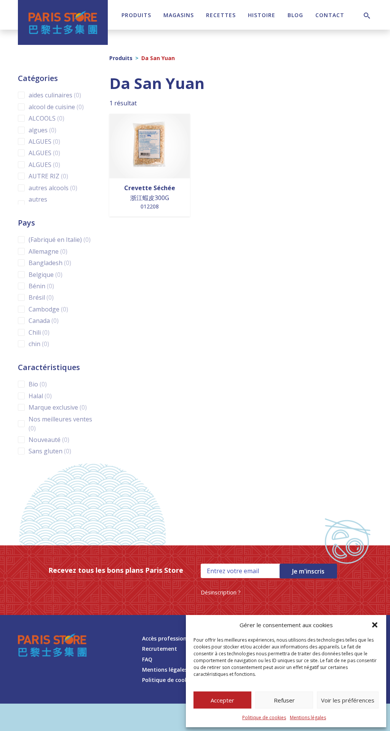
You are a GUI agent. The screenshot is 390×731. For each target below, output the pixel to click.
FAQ (147, 659)
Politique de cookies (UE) (174, 679)
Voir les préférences (347, 700)
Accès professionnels (169, 638)
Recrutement (159, 648)
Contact (329, 15)
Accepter (222, 700)
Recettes (221, 15)
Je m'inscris (308, 571)
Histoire (261, 15)
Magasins (178, 15)
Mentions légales (308, 717)
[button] (375, 625)
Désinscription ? (221, 592)
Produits (136, 15)
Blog (295, 15)
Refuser (284, 700)
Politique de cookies (264, 717)
